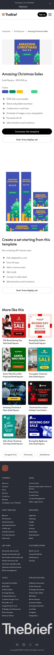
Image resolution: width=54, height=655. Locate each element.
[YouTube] (37, 645)
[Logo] (5, 468)
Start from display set (27, 139)
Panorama (28, 454)
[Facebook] (17, 645)
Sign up (42, 14)
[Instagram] (30, 645)
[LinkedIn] (24, 645)
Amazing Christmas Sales (38, 31)
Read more (23, 6)
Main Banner (45, 454)
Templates (6, 31)
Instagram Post (11, 454)
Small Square (19, 31)
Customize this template (27, 131)
